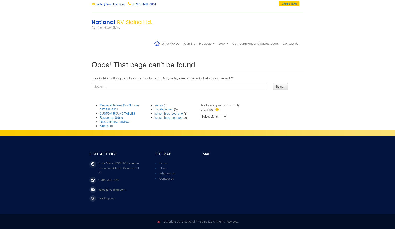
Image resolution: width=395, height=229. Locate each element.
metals (158, 105)
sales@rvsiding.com (111, 4)
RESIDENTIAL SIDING (114, 122)
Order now (289, 3)
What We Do (171, 43)
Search (280, 86)
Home (157, 43)
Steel (222, 43)
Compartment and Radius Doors (255, 43)
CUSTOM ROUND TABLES (117, 113)
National (122, 22)
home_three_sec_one (168, 113)
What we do (167, 173)
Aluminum (106, 126)
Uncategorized (163, 109)
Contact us (166, 178)
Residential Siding (111, 117)
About (163, 168)
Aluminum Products (198, 43)
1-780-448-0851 (144, 4)
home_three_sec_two (168, 117)
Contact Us (290, 43)
